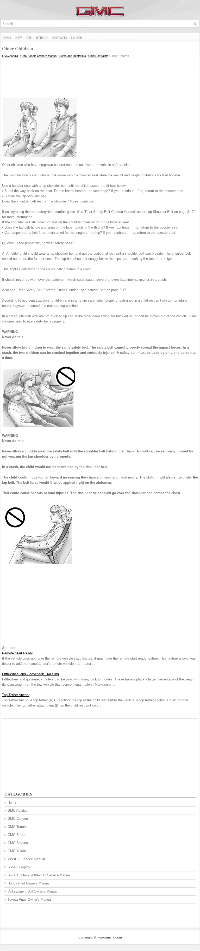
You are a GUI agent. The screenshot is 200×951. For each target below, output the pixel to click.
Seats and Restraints (72, 55)
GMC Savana (18, 843)
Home (7, 37)
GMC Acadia (10, 55)
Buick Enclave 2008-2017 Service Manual (39, 875)
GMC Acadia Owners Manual (38, 55)
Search (76, 37)
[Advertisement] (100, 76)
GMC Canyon (18, 819)
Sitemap (42, 37)
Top (29, 37)
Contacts (59, 37)
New (18, 37)
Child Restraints (98, 55)
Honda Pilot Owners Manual (28, 883)
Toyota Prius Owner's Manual (30, 899)
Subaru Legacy (19, 867)
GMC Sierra (16, 835)
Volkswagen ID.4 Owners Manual (32, 891)
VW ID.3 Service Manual (26, 859)
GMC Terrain (17, 827)
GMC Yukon (17, 851)
